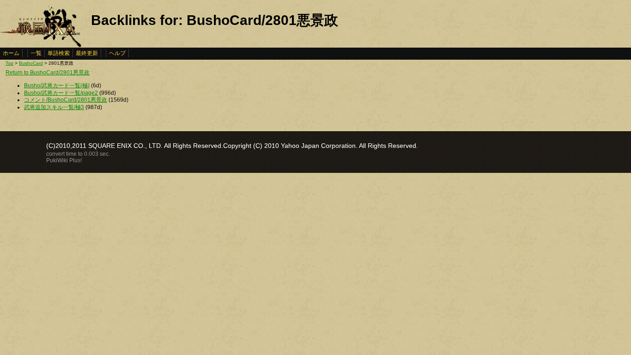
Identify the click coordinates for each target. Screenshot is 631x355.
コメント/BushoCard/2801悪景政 (65, 100)
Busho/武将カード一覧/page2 (61, 93)
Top (9, 63)
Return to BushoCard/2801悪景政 (48, 72)
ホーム (11, 53)
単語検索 (59, 53)
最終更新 (87, 53)
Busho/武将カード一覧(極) (57, 85)
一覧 (36, 53)
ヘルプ (117, 53)
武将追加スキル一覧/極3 (54, 107)
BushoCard (31, 63)
